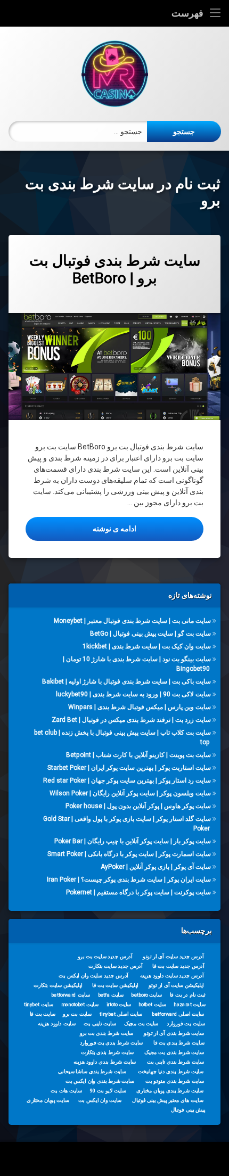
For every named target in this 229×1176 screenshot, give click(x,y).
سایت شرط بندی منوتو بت (174, 1081)
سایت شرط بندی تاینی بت (175, 1062)
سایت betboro (146, 995)
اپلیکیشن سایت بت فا (115, 985)
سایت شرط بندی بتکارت (107, 1052)
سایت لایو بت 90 (108, 1091)
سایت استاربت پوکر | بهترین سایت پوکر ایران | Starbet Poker (129, 767)
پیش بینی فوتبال (188, 1110)
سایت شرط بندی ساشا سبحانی (92, 1071)
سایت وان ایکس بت (100, 1100)
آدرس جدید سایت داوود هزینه (172, 976)
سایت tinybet (38, 1004)
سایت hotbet (152, 1004)
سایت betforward (70, 995)
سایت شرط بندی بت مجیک (174, 1052)
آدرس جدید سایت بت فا (178, 966)
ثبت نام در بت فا (188, 995)
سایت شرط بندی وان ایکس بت (100, 1081)
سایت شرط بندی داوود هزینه (104, 1062)
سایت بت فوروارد (186, 1024)
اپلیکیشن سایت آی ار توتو (176, 985)
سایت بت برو (77, 1014)
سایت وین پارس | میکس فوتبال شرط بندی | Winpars (139, 707)
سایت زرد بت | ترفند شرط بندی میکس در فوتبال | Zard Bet (131, 719)
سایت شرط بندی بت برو (107, 1033)
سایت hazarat (189, 1004)
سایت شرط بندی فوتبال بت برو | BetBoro (114, 269)
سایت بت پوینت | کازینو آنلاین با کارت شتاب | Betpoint (138, 755)
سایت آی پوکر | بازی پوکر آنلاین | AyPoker (156, 866)
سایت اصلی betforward (178, 1014)
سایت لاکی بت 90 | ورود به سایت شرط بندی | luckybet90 (133, 694)
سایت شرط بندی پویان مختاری (169, 1091)
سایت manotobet (80, 1004)
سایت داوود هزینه (57, 1024)
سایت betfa (111, 995)
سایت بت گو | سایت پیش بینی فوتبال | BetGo (150, 633)
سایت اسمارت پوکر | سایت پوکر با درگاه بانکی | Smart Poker (129, 853)
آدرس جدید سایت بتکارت (115, 966)
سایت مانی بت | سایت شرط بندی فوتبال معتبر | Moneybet (132, 620)
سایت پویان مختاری (48, 1100)
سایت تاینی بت (100, 1024)
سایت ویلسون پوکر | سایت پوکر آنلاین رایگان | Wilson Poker (130, 792)
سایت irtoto (119, 1004)
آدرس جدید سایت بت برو (105, 956)
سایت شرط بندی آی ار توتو (174, 1033)
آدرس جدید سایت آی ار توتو (173, 956)
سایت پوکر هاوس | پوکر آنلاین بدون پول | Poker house (138, 805)
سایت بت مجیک (141, 1024)
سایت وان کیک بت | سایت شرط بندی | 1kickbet (147, 646)
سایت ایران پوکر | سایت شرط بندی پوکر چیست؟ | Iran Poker (129, 879)
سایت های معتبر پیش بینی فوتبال (167, 1100)
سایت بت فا (43, 1014)
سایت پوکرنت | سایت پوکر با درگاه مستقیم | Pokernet (138, 891)
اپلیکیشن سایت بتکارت (58, 985)
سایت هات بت (66, 1091)
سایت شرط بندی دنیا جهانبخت (170, 1071)
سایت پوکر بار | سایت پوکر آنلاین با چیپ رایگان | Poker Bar (132, 840)
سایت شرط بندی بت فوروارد (111, 1043)
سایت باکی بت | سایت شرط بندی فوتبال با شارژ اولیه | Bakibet (126, 681)
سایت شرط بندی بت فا (178, 1043)
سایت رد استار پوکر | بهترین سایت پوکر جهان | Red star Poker (127, 780)
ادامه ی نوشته (81, 528)
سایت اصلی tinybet (121, 1014)
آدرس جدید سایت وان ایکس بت (93, 976)
